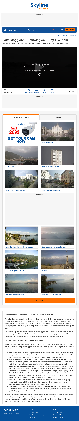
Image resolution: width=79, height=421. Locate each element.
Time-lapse (29, 92)
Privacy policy (58, 417)
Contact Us (32, 417)
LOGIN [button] (61, 30)
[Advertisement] (39, 20)
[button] (54, 29)
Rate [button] (44, 92)
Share (52, 92)
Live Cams (13, 30)
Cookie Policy (58, 415)
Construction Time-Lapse (37, 415)
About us (32, 410)
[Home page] (5, 29)
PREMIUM (70, 29)
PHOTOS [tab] (58, 117)
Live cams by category (29, 30)
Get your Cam (33, 412)
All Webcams (39, 300)
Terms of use (57, 412)
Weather (36, 92)
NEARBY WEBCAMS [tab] (21, 117)
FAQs (55, 410)
